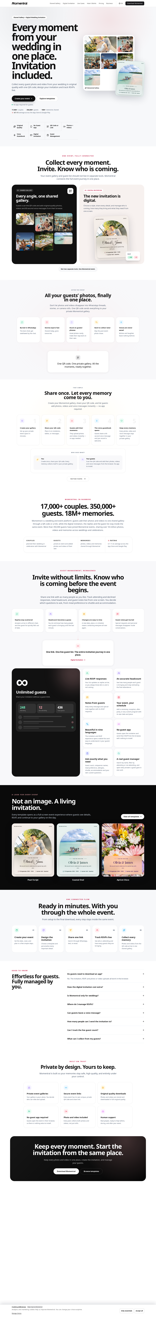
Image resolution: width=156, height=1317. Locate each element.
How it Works (91, 3)
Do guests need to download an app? (105, 974)
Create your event (22, 98)
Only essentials (126, 1311)
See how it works (76, 479)
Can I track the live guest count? (105, 1030)
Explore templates (47, 98)
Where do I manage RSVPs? (105, 1004)
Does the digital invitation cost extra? (105, 987)
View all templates (131, 816)
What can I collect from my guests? (105, 1038)
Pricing (101, 3)
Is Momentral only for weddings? (105, 995)
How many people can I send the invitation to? (105, 1021)
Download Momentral (135, 3)
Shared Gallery (55, 3)
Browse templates (91, 1171)
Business (109, 3)
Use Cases (80, 3)
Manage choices (16, 1313)
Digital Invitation (69, 3)
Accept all (139, 1311)
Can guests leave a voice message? (105, 1013)
